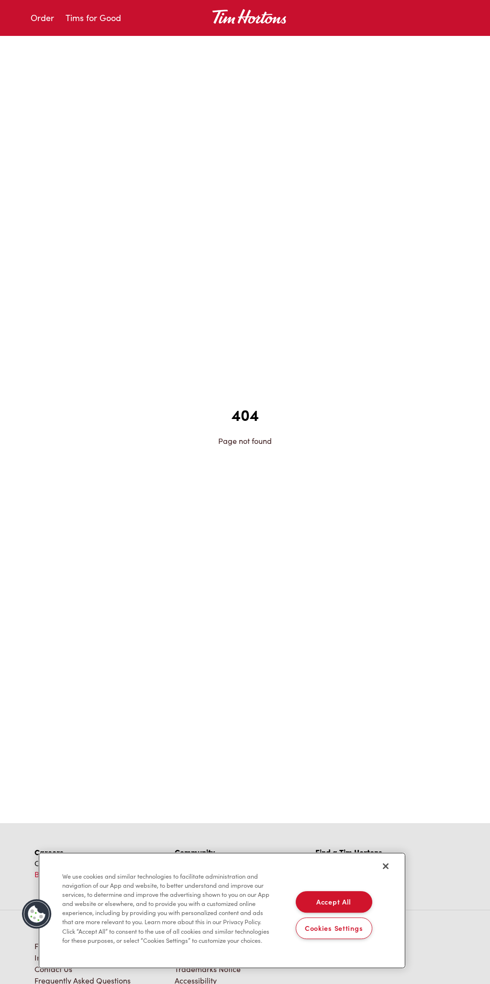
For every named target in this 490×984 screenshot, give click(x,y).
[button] (37, 914)
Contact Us (53, 969)
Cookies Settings (334, 928)
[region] (222, 910)
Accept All (333, 901)
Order (42, 17)
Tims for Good (93, 17)
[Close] (385, 866)
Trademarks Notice (208, 969)
